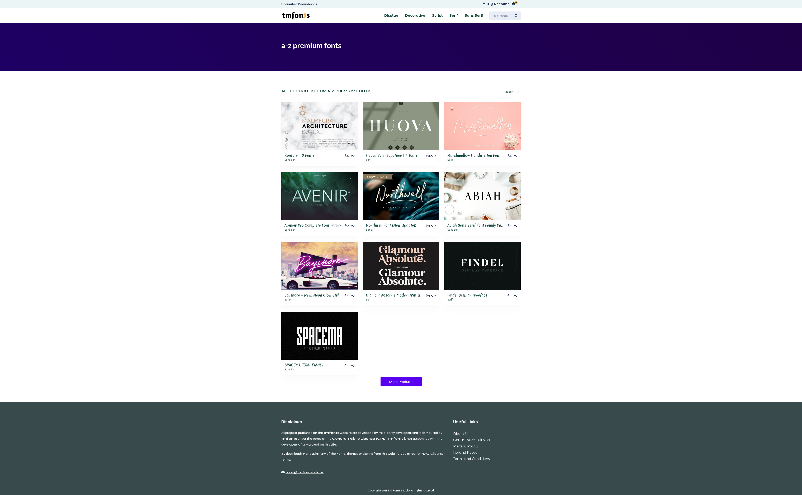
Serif (369, 160)
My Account (497, 4)
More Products (401, 381)
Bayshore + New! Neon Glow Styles (313, 295)
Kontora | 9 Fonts (299, 155)
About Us (461, 434)
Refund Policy (465, 453)
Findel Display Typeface (467, 295)
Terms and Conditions (471, 459)
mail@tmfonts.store (305, 472)
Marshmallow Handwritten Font (474, 155)
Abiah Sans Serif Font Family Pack (476, 225)
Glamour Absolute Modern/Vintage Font (399, 295)
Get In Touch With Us (471, 440)
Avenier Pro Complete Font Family (312, 225)
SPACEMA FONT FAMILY (303, 365)
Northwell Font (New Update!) (391, 225)
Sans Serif (290, 160)
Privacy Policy (465, 446)
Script (451, 160)
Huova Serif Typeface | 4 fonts (392, 155)
